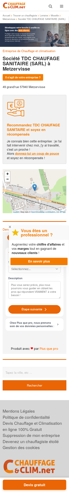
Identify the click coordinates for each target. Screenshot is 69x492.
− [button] (7, 179)
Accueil (6, 15)
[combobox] (33, 269)
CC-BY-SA (60, 211)
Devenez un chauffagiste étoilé (31, 441)
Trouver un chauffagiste (25, 15)
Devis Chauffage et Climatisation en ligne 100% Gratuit (32, 426)
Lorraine (44, 15)
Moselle (55, 15)
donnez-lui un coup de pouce (37, 153)
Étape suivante (32, 309)
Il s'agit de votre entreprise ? (23, 77)
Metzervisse (9, 19)
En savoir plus (39, 261)
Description (15, 278)
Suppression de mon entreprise (31, 435)
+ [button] (7, 174)
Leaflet (16, 211)
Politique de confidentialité (26, 417)
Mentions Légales (19, 411)
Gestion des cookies (21, 447)
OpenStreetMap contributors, (43, 211)
